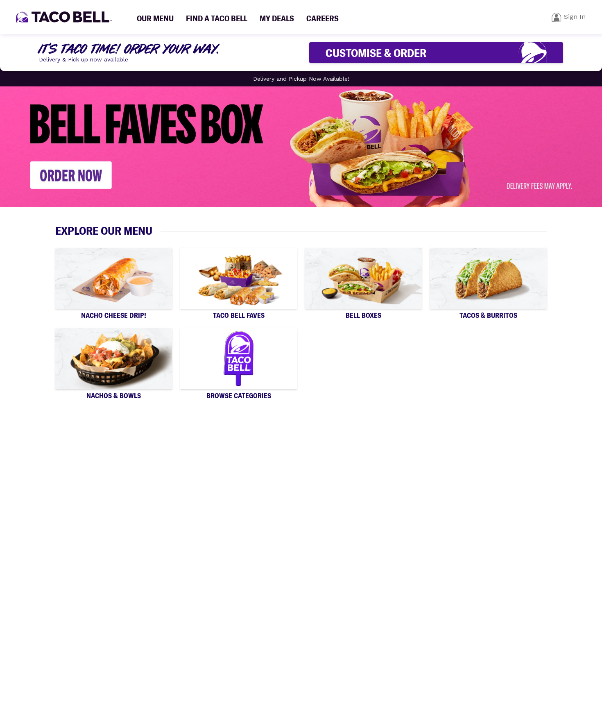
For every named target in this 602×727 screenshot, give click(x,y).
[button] (113, 284)
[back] (556, 17)
